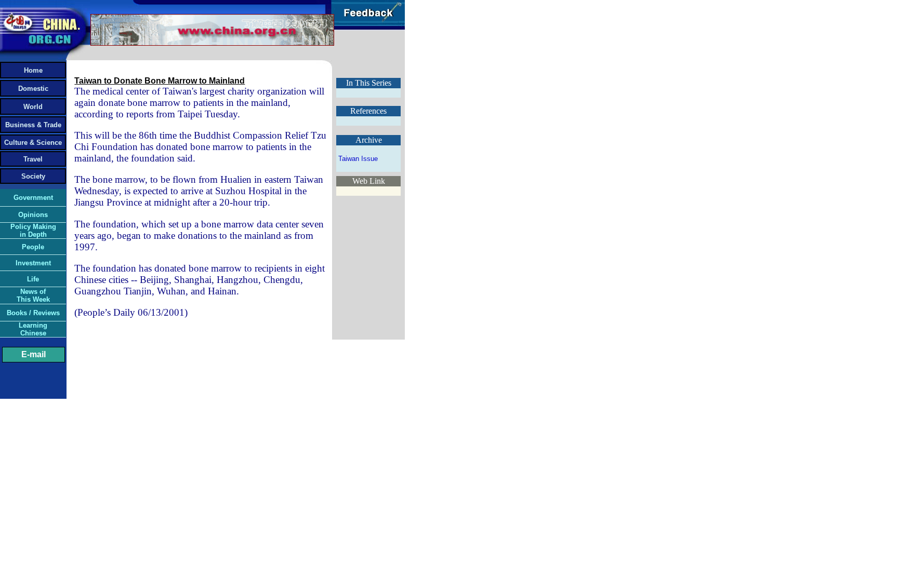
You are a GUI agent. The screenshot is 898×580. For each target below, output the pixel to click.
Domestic (33, 88)
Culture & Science (33, 142)
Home (33, 70)
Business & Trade (33, 125)
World (33, 107)
